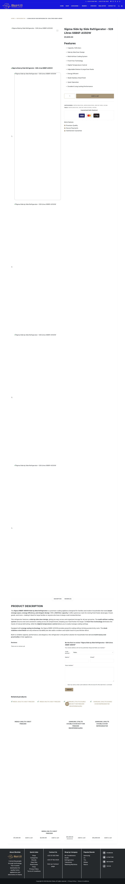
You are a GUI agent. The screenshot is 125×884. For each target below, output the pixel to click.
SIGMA (106, 105)
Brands (84, 6)
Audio (67, 858)
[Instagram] (113, 1)
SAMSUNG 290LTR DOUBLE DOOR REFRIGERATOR (102, 724)
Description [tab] (57, 599)
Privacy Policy (34, 869)
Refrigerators (89, 105)
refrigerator (78, 105)
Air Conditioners (70, 855)
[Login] (121, 6)
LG (84, 858)
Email (92, 657)
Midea (86, 862)
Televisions (68, 862)
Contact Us (111, 6)
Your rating (67, 652)
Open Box (93, 6)
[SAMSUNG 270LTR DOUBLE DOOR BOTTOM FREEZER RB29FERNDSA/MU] (76, 709)
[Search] (118, 6)
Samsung (87, 855)
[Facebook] (110, 1)
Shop (67, 6)
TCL (85, 860)
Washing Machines (71, 864)
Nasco (86, 864)
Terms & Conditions (34, 871)
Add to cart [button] (29, 838)
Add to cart (95, 96)
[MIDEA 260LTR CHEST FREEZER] (23, 709)
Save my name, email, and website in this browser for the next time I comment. (90, 684)
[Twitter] (115, 1)
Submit (69, 689)
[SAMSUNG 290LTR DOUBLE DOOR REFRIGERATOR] (102, 709)
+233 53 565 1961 (92, 1)
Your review (69, 665)
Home (62, 6)
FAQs (34, 867)
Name (67, 657)
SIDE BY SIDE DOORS (85, 107)
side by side (99, 105)
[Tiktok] (117, 1)
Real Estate (102, 6)
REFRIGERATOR (73, 107)
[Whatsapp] (119, 1)
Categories (74, 6)
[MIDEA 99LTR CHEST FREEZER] (49, 764)
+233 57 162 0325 (104, 1)
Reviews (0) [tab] (68, 599)
